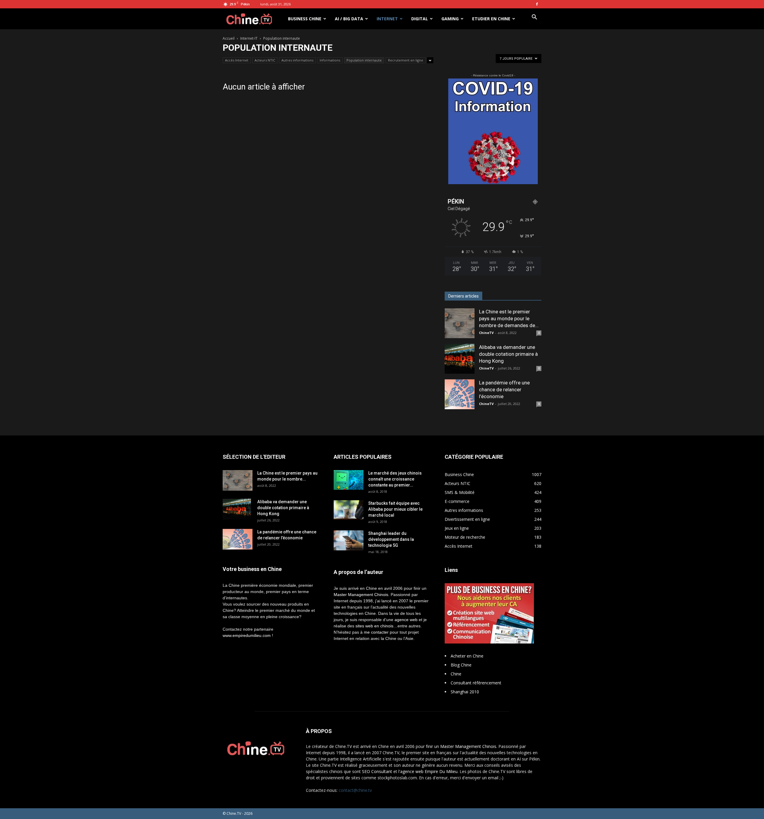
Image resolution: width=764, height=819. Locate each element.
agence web (406, 619)
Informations (330, 60)
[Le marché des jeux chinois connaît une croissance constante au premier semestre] (348, 480)
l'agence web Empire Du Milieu (428, 771)
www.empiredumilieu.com (247, 635)
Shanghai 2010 (465, 692)
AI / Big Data (349, 18)
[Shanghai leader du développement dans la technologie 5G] (348, 540)
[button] (534, 18)
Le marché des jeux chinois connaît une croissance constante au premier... (395, 479)
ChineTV (486, 332)
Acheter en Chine (467, 656)
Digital (419, 18)
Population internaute (364, 60)
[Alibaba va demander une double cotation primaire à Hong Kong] (460, 359)
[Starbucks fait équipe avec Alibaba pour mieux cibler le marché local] (348, 510)
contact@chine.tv (355, 790)
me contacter (376, 632)
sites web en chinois (374, 626)
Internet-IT (249, 38)
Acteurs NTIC (265, 60)
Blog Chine (461, 665)
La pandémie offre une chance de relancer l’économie (504, 389)
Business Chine (304, 18)
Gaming (450, 18)
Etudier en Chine (491, 18)
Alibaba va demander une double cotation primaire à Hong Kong (508, 354)
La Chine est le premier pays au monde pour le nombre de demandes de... (509, 318)
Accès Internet (236, 60)
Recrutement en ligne (405, 60)
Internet (387, 18)
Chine (456, 674)
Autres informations (297, 60)
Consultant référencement (476, 683)
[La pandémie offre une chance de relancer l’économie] (460, 394)
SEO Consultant (377, 771)
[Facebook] (536, 4)
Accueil (229, 38)
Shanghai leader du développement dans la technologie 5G (391, 539)
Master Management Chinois (361, 594)
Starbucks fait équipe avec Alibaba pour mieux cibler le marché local (395, 509)
